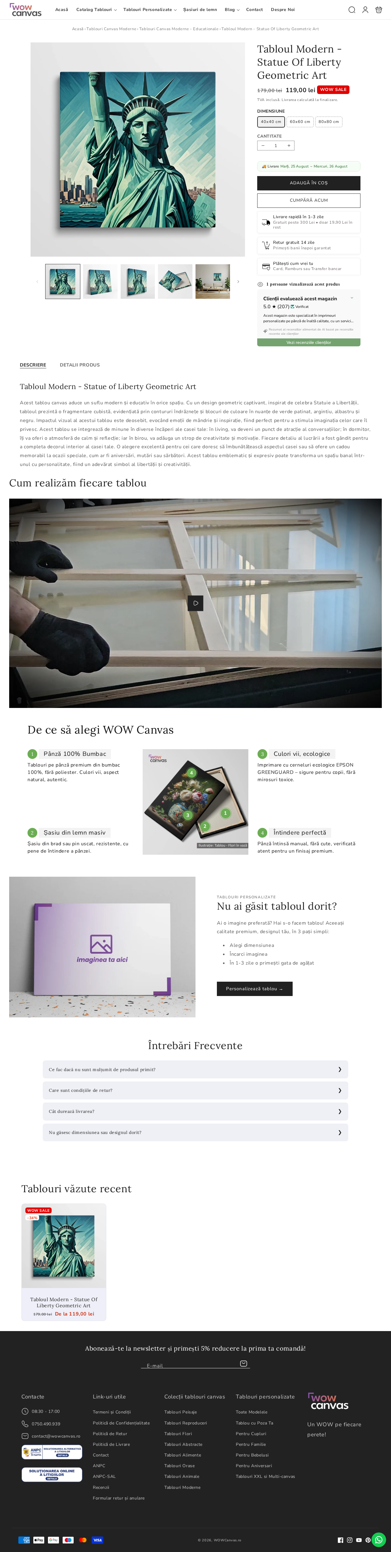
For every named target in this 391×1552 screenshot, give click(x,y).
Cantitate (269, 136)
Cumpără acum (309, 201)
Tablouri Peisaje (180, 1412)
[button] (96, 9)
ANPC (99, 1466)
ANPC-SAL (104, 1476)
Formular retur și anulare (119, 1498)
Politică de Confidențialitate (121, 1423)
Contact (101, 1455)
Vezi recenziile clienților (309, 342)
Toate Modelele (251, 1412)
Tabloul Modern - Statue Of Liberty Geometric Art (64, 1246)
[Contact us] (378, 1539)
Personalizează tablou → (254, 989)
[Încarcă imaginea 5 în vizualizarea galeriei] (213, 282)
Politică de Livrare (111, 1444)
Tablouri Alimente (182, 1455)
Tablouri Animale (181, 1476)
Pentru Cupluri (251, 1434)
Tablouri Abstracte (183, 1444)
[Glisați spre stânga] (37, 281)
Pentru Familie (251, 1444)
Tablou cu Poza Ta (254, 1423)
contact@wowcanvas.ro (56, 1436)
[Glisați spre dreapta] (238, 281)
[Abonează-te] (243, 1364)
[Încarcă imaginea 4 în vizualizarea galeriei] (175, 282)
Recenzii (101, 1487)
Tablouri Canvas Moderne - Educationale (179, 29)
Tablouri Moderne (182, 1487)
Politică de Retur (110, 1434)
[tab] (33, 365)
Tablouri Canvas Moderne (111, 29)
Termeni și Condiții (112, 1412)
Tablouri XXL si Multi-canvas (265, 1476)
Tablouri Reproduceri (185, 1423)
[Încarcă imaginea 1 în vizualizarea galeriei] (63, 282)
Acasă (78, 29)
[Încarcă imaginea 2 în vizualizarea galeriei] (100, 282)
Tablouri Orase (179, 1466)
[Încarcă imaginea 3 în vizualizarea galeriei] (138, 282)
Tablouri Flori (178, 1434)
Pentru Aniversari (254, 1466)
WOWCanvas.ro (227, 1540)
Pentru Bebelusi (252, 1455)
